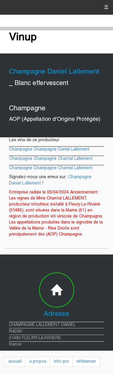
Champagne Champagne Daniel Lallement (49, 150)
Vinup (23, 37)
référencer (86, 362)
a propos (37, 362)
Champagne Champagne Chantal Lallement (51, 159)
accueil (15, 362)
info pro (61, 362)
